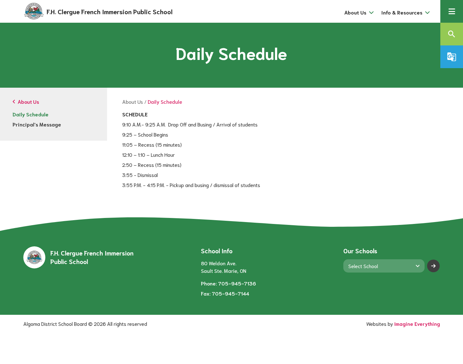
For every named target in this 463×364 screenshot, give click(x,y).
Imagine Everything (417, 323)
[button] (451, 11)
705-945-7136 (237, 283)
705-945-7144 (230, 293)
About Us (132, 101)
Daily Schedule (31, 114)
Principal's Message (37, 124)
